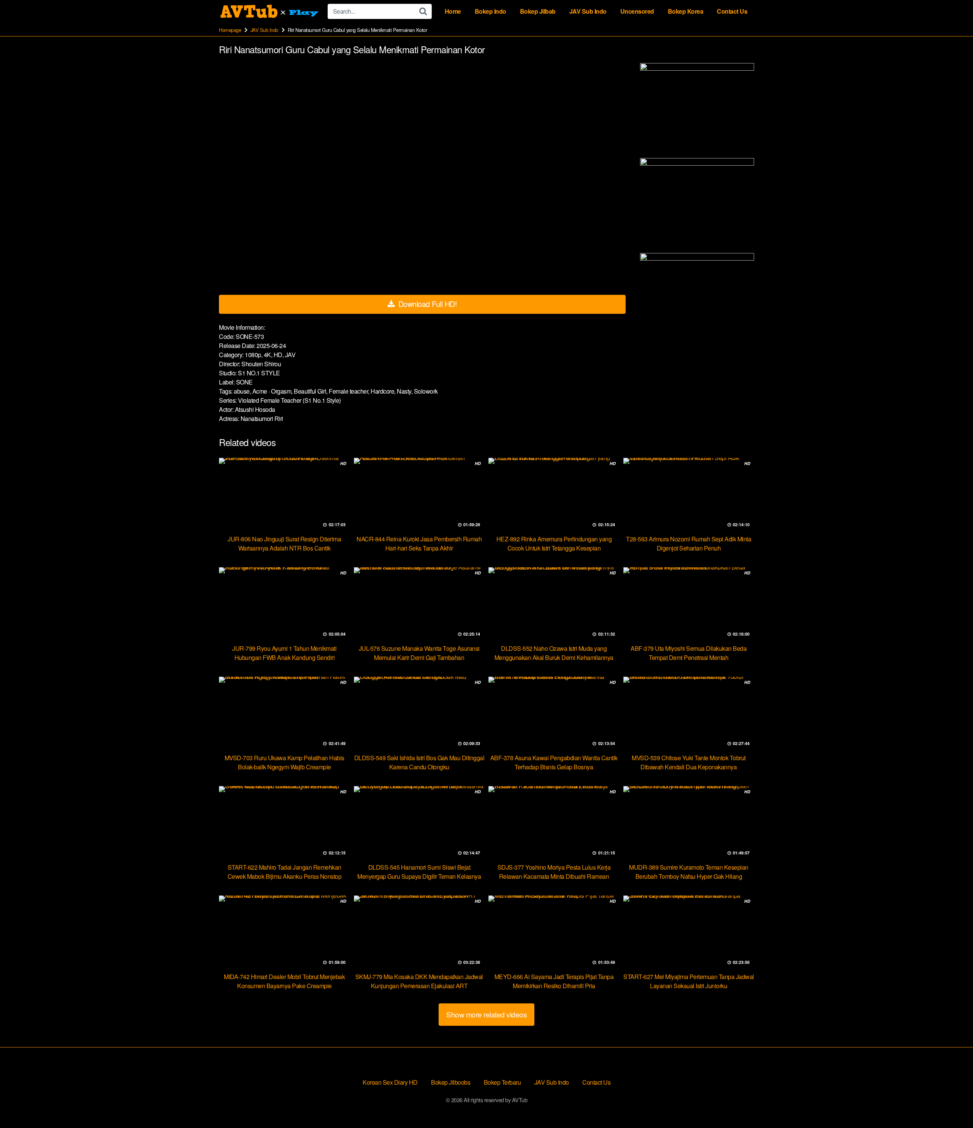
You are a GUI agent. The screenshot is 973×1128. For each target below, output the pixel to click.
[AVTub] (270, 11)
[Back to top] (952, 1104)
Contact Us (732, 11)
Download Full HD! (426, 303)
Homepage (230, 29)
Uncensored (637, 11)
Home (453, 11)
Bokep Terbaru (502, 1082)
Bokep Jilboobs (450, 1082)
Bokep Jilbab (538, 11)
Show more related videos (486, 1014)
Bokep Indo (490, 11)
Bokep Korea (686, 11)
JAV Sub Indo (588, 11)
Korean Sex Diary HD (390, 1082)
